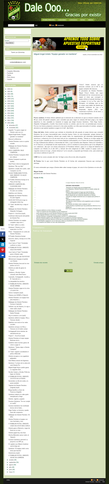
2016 (9, 108)
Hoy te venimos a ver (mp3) (17, 315)
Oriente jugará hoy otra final (17, 433)
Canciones (62, 20)
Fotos (82, 20)
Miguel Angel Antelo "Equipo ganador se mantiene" (55, 54)
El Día (41, 177)
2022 (9, 94)
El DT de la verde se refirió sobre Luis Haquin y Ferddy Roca (83, 208)
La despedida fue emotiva (16, 281)
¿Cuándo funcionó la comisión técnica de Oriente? (80, 193)
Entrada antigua (98, 262)
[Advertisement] (54, 22)
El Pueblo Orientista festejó (17, 236)
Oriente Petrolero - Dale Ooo (92, 481)
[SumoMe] (2, 255)
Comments (60, 25)
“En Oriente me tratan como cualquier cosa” (78, 204)
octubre (11, 460)
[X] (2, 239)
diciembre (12, 125)
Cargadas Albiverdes (13, 71)
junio (10, 469)
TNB (103, 481)
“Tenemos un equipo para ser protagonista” (78, 187)
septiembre (12, 462)
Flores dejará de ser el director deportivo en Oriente (81, 195)
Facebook (10, 73)
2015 (9, 111)
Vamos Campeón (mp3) (16, 293)
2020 (9, 98)
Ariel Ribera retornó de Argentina (18, 360)
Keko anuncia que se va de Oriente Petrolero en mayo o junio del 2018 (56, 213)
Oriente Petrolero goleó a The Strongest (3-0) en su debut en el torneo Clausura (59, 217)
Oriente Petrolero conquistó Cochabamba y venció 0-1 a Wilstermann (56, 216)
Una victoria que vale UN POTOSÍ (19, 256)
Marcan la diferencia (15, 139)
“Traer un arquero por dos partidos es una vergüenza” (51, 211)
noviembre (12, 127)
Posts (52, 25)
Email (7, 40)
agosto (11, 465)
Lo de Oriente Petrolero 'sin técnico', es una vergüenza (52, 214)
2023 (9, 91)
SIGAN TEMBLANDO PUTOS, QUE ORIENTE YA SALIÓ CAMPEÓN (18, 175)
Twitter (9, 75)
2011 (9, 120)
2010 (9, 123)
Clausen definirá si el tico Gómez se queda (48, 210)
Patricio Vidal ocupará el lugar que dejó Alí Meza (80, 192)
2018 (9, 103)
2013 (9, 115)
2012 (9, 118)
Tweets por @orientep (17, 52)
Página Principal (49, 20)
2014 (9, 113)
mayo (11, 472)
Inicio (70, 262)
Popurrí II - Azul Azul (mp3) (17, 213)
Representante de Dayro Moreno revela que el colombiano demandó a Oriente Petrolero (61, 219)
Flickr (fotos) (11, 77)
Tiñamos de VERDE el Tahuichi (18, 295)
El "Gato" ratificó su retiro (16, 225)
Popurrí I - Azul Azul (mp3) (17, 336)
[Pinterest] (2, 250)
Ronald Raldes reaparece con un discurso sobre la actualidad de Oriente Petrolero (60, 221)
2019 (9, 101)
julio (10, 467)
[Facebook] (2, 234)
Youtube (9, 79)
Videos (90, 20)
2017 (9, 106)
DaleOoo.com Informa (15, 193)
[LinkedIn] (2, 244)
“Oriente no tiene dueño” (73, 199)
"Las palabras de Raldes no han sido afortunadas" (50, 222)
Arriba (8, 480)
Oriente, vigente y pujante (16, 399)
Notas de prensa (80, 182)
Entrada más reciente (40, 262)
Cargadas (73, 20)
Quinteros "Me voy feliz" (16, 166)
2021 (9, 96)
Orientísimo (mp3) (14, 453)
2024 (9, 89)
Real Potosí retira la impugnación (19, 164)
